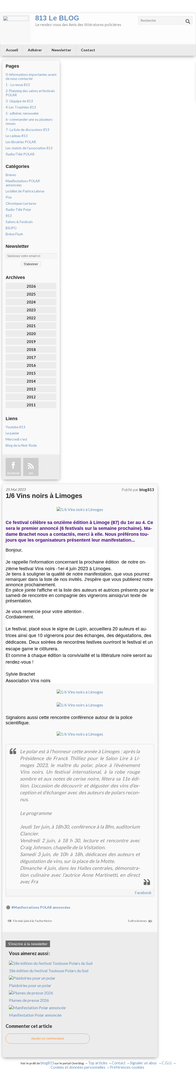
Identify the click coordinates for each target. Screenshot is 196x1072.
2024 (31, 302)
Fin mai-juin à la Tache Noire (32, 921)
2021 (31, 325)
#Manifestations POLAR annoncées (40, 907)
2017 (31, 357)
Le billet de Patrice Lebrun (25, 191)
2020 (31, 333)
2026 (31, 286)
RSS (31, 473)
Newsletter (61, 50)
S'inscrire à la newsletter (27, 944)
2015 (31, 373)
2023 (31, 310)
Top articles (97, 1063)
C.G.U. (167, 1063)
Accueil (12, 50)
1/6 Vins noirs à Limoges (44, 496)
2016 (31, 365)
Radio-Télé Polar (18, 210)
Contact (88, 50)
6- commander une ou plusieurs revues (29, 121)
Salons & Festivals (19, 222)
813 (9, 216)
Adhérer (35, 50)
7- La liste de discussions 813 (27, 130)
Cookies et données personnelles (78, 1067)
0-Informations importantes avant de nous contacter (31, 76)
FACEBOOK (13, 473)
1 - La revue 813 (18, 85)
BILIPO (11, 228)
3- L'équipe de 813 (19, 101)
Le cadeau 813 (17, 136)
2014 (31, 381)
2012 (31, 397)
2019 (31, 341)
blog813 (47, 1063)
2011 (31, 405)
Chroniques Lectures (21, 203)
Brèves (11, 175)
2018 (31, 349)
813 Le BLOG (57, 18)
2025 (31, 294)
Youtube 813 (15, 427)
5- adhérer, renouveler (22, 113)
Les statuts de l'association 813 (29, 148)
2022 (31, 317)
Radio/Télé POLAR (20, 154)
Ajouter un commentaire (47, 1038)
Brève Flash (14, 234)
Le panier (12, 433)
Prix (9, 197)
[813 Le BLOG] (16, 28)
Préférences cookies (127, 1067)
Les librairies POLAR (21, 142)
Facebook (143, 892)
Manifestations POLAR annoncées (23, 183)
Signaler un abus (143, 1063)
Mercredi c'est (16, 439)
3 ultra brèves (137, 921)
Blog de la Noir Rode (21, 445)
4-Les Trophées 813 (21, 107)
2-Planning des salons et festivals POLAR (30, 93)
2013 (31, 389)
